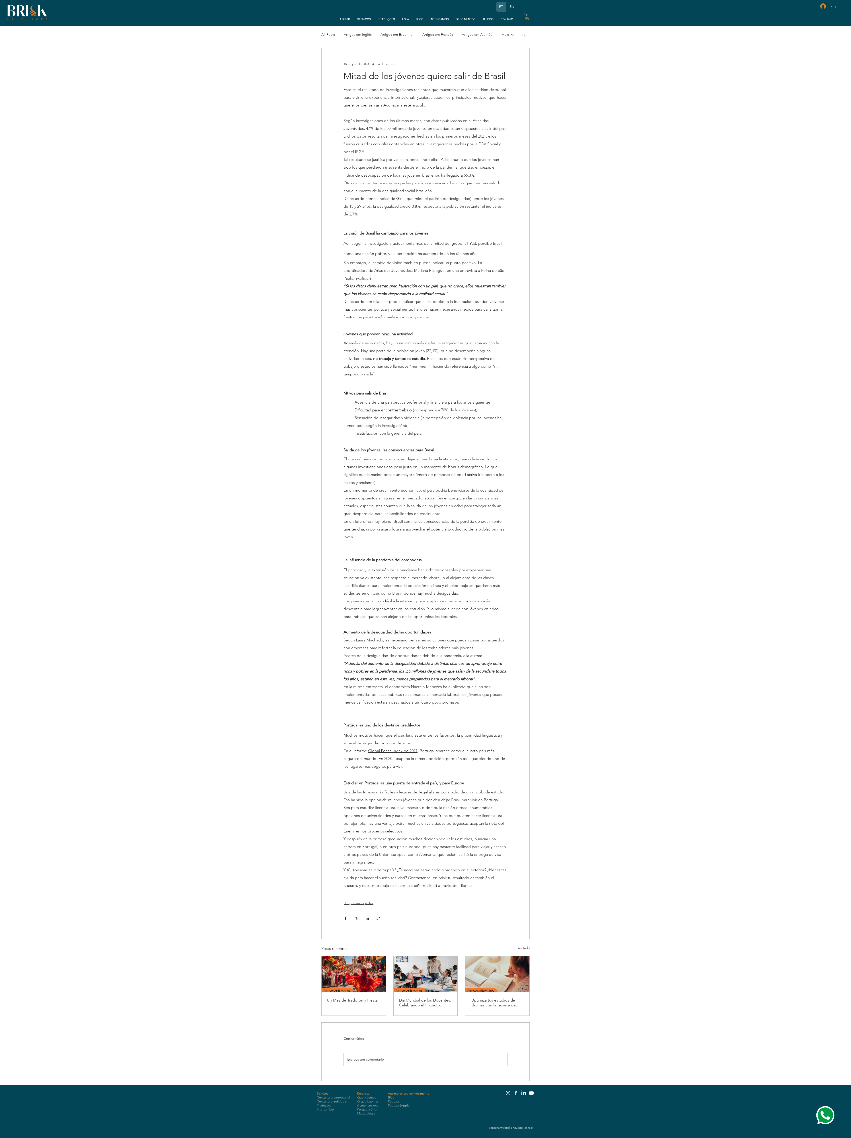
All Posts (328, 34)
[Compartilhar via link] (378, 918)
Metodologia (366, 1113)
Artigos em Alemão (477, 34)
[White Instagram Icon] (508, 1093)
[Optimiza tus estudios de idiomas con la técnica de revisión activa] (497, 974)
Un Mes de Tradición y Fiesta (352, 1000)
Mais (505, 34)
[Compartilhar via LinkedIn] (367, 918)
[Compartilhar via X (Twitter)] (356, 918)
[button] (527, 17)
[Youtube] (531, 1093)
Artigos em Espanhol (397, 34)
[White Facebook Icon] (516, 1093)
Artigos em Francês (437, 34)
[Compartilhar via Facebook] (346, 918)
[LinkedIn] (523, 1093)
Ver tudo (524, 948)
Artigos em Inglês (358, 34)
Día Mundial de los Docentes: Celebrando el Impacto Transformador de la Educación (425, 1003)
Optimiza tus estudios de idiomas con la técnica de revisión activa (493, 1003)
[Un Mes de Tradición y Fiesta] (354, 974)
